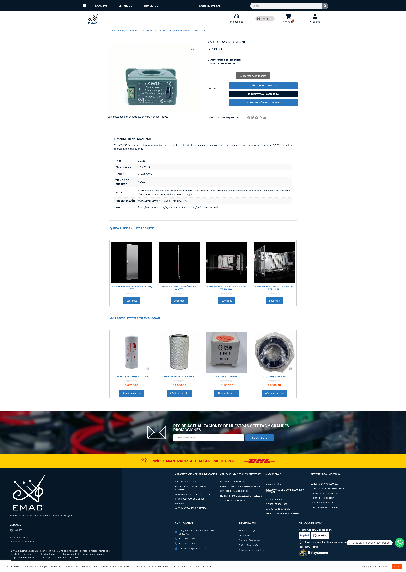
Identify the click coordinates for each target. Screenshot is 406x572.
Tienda (120, 30)
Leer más (131, 300)
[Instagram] (16, 530)
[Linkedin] (20, 530)
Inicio (112, 30)
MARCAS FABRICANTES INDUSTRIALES (145, 30)
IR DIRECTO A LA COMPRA (263, 94)
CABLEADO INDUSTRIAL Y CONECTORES (241, 474)
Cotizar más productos (263, 102)
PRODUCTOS (100, 5)
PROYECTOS (150, 5)
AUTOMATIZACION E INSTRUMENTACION (196, 474)
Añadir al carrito (263, 85)
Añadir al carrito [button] (131, 393)
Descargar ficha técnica (252, 75)
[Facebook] (12, 530)
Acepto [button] (396, 566)
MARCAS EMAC (273, 474)
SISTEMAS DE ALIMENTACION (326, 474)
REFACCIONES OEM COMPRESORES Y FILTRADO (284, 491)
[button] (193, 49)
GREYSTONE (173, 30)
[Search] (325, 6)
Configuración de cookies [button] (375, 566)
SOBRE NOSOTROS (209, 5)
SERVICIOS (125, 5)
